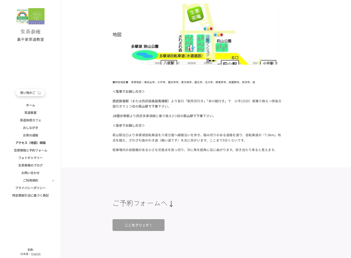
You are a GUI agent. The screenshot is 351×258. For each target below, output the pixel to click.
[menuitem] (30, 105)
